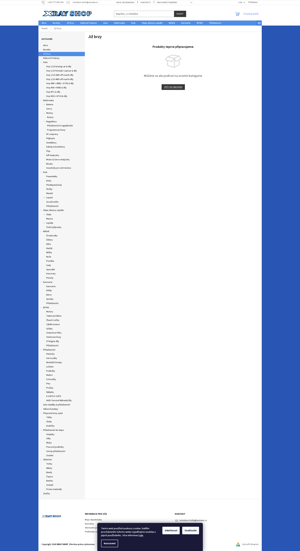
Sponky (49, 299)
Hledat (180, 13)
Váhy (48, 438)
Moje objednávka (125, 2)
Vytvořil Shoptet (250, 544)
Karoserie (47, 282)
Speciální (50, 269)
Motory (49, 113)
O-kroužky (51, 379)
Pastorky (50, 354)
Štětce (49, 240)
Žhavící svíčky (52, 320)
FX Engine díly (52, 341)
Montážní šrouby (54, 362)
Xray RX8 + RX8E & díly (56, 87)
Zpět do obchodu (173, 87)
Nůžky (49, 252)
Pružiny (49, 387)
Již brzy (47, 54)
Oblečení (47, 459)
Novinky (47, 49)
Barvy (49, 294)
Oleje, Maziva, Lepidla (53, 210)
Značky (46, 493)
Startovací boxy (53, 337)
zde (141, 535)
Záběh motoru (53, 324)
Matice (49, 375)
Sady (48, 265)
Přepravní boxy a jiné (53, 413)
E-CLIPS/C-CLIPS (53, 396)
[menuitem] (43, 23)
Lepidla (49, 223)
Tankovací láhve (53, 316)
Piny (48, 383)
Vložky (49, 189)
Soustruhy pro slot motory (58, 168)
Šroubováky (52, 235)
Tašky (49, 417)
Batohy (49, 480)
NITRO (46, 307)
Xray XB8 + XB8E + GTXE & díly (60, 83)
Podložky (50, 371)
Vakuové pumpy (50, 409)
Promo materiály (54, 489)
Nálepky (50, 392)
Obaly (49, 421)
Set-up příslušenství (55, 451)
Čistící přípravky (53, 227)
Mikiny (49, 468)
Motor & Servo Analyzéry (58, 159)
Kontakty (146, 2)
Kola (45, 172)
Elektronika (48, 100)
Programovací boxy (56, 130)
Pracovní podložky (55, 447)
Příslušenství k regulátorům (60, 125)
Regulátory (51, 121)
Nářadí (46, 231)
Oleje (48, 214)
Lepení (49, 197)
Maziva (49, 218)
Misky (49, 442)
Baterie (49, 104)
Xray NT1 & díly (53, 92)
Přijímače (50, 138)
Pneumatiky (51, 176)
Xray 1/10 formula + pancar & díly (61, 70)
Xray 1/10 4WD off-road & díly (59, 79)
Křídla (49, 290)
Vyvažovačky (52, 201)
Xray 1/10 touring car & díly (58, 66)
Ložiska (49, 366)
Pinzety (49, 278)
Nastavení (109, 543)
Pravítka (50, 261)
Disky (48, 180)
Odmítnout (171, 530)
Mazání (49, 193)
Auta (45, 62)
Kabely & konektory (55, 146)
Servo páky (51, 358)
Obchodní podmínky (167, 2)
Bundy (49, 472)
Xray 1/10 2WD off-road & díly (59, 75)
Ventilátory (51, 142)
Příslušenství (52, 206)
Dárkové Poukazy (51, 58)
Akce (45, 45)
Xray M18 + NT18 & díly (56, 96)
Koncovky (51, 273)
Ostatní (49, 455)
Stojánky (50, 434)
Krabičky (50, 425)
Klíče (48, 244)
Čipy (48, 151)
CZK (240, 2)
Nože (48, 256)
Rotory (50, 117)
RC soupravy (52, 134)
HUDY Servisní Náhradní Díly (59, 400)
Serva (49, 108)
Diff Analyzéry (52, 155)
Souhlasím (191, 530)
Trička (49, 464)
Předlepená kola (54, 185)
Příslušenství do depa (53, 430)
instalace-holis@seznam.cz (193, 520)
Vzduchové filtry (54, 332)
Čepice (49, 476)
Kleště (49, 248)
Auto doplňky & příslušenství (56, 404)
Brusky (49, 163)
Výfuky (49, 328)
